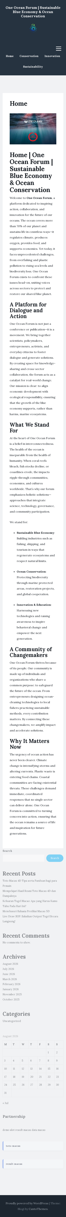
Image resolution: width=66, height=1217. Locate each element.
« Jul (5, 1103)
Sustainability (33, 66)
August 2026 (10, 963)
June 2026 (9, 974)
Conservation (29, 56)
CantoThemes (38, 1209)
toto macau (13, 1145)
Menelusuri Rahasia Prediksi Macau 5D (26, 911)
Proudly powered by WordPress (27, 1203)
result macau (23, 1130)
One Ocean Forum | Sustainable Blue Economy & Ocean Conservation (33, 11)
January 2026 (11, 989)
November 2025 (12, 994)
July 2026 (8, 969)
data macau (38, 1130)
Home (10, 56)
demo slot (9, 1130)
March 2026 (10, 979)
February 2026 (11, 984)
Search (7, 851)
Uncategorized (12, 1021)
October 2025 (11, 999)
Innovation (52, 56)
